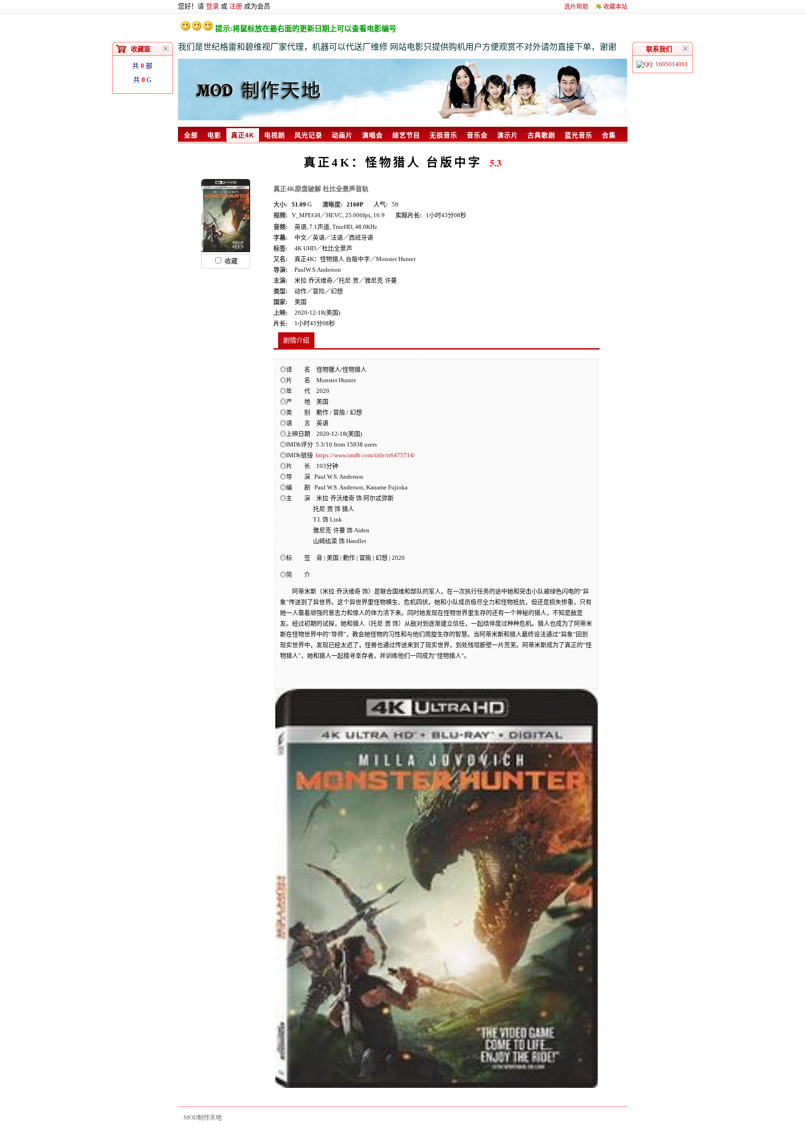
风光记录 (308, 135)
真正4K (242, 135)
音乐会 (477, 135)
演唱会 (372, 135)
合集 (609, 135)
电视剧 (274, 135)
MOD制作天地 (203, 1117)
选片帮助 (576, 6)
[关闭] (685, 48)
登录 (212, 6)
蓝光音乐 (579, 135)
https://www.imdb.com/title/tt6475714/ (365, 455)
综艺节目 (406, 135)
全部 (191, 135)
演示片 (507, 135)
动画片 (342, 135)
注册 (235, 6)
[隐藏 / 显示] (166, 48)
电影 (214, 135)
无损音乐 (443, 135)
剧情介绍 (296, 340)
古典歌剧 (541, 135)
